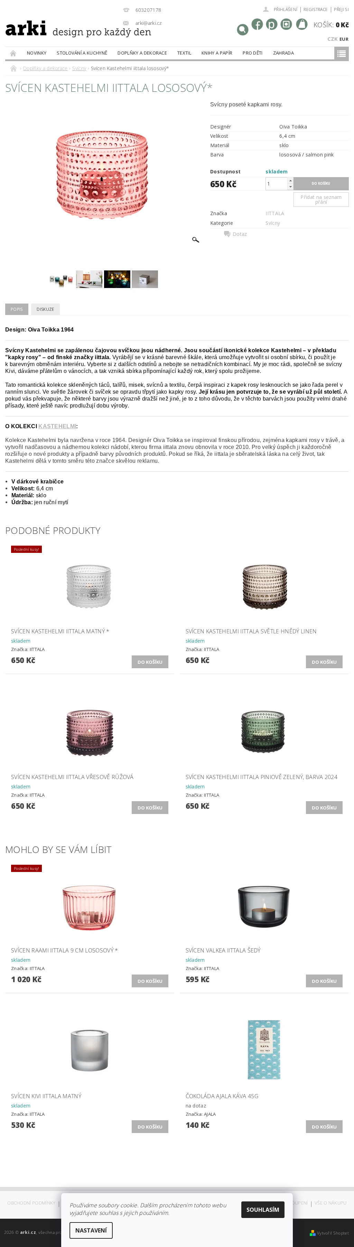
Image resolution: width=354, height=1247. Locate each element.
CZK (332, 38)
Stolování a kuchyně (82, 53)
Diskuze (45, 309)
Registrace (316, 9)
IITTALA (275, 213)
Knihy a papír (217, 53)
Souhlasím (262, 1210)
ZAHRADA (283, 53)
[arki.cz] (59, 37)
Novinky (36, 53)
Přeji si (341, 9)
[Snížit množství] (290, 186)
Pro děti (253, 53)
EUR (343, 39)
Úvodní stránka (13, 53)
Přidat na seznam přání (321, 199)
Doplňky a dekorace (142, 53)
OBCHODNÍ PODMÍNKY (31, 1203)
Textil (184, 53)
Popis (17, 309)
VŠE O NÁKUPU (331, 1203)
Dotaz (240, 234)
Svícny (273, 223)
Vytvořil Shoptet (333, 1233)
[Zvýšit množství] (290, 180)
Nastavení (91, 1230)
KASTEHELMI (57, 426)
